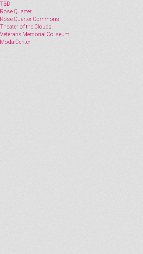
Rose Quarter (16, 11)
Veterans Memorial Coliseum (34, 34)
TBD (5, 4)
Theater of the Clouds (25, 27)
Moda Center (15, 42)
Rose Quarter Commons (29, 19)
